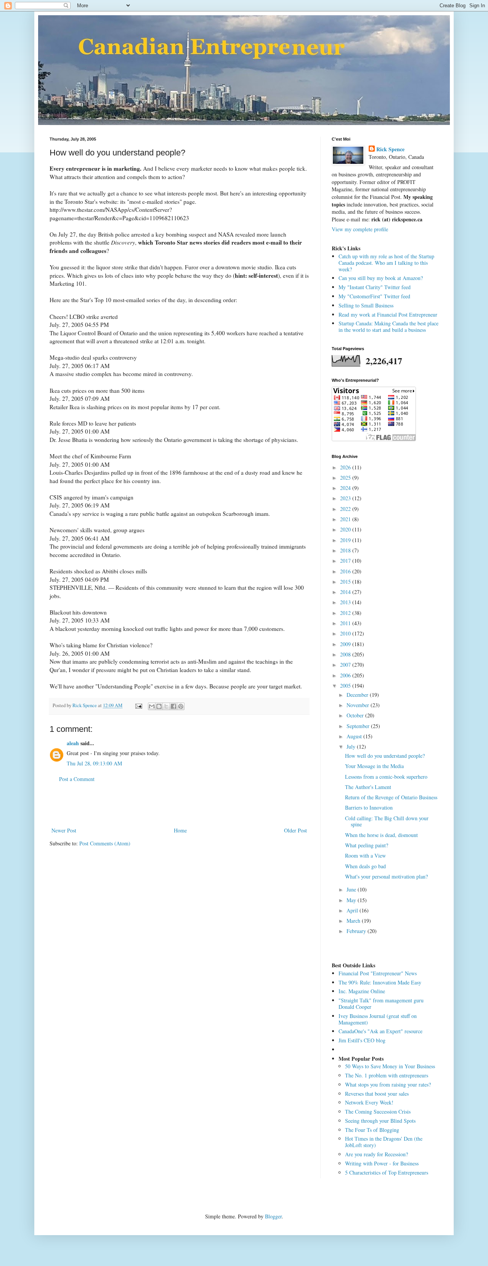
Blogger (273, 1216)
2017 (346, 560)
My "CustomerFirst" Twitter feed (374, 296)
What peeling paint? (366, 845)
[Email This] (152, 706)
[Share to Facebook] (173, 706)
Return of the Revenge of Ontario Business (391, 797)
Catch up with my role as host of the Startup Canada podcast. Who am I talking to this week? (386, 263)
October (356, 715)
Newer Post (63, 830)
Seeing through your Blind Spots (380, 1120)
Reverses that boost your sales (377, 1093)
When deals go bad (365, 866)
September (359, 726)
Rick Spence (390, 149)
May (352, 900)
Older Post (295, 830)
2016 (346, 571)
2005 (346, 685)
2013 (346, 602)
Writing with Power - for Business (382, 1163)
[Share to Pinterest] (181, 706)
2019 (346, 540)
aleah (73, 743)
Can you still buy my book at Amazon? (381, 278)
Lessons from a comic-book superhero (386, 776)
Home (180, 830)
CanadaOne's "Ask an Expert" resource (380, 1031)
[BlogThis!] (159, 706)
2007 (346, 664)
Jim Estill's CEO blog (362, 1040)
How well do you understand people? (385, 755)
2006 (346, 675)
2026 (346, 467)
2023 (346, 498)
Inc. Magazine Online (362, 991)
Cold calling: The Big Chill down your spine (387, 821)
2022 (346, 508)
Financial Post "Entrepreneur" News (378, 973)
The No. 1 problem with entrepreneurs (386, 1075)
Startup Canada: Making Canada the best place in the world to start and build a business (388, 326)
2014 (346, 591)
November (359, 705)
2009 (346, 644)
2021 (346, 519)
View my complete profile (360, 229)
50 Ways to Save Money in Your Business (390, 1066)
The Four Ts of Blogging (372, 1129)
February (357, 931)
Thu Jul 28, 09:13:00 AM (94, 763)
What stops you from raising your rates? (388, 1084)
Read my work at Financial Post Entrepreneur (388, 314)
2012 (346, 612)
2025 (346, 477)
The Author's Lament (368, 787)
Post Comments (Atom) (104, 843)
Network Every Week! (369, 1102)
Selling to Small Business (366, 305)
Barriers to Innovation (369, 807)
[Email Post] (138, 705)
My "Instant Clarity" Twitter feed (375, 287)
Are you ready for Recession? (376, 1154)
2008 (346, 654)
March (354, 920)
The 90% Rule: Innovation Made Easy (380, 982)
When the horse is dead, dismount (381, 835)
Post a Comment (77, 779)
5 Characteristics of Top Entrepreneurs (386, 1172)
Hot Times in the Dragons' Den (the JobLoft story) (383, 1142)
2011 (346, 623)
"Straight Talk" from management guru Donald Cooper (381, 1003)
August (355, 736)
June (352, 889)
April (353, 910)
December (358, 694)
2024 (346, 487)
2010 (346, 633)
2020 (346, 529)
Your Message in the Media (374, 766)
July (352, 746)
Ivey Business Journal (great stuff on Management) (378, 1019)
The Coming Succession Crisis (378, 1111)
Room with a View (365, 855)
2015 (346, 581)
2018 (346, 550)
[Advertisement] (179, 804)
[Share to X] (166, 706)
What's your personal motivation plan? (386, 876)
